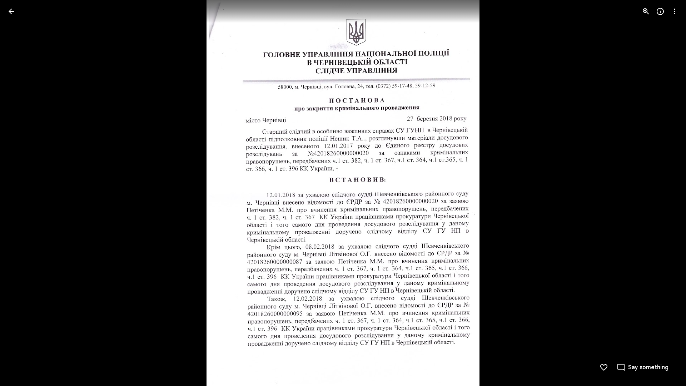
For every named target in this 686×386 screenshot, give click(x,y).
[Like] (604, 367)
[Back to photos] (11, 11)
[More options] (674, 11)
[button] (20, 193)
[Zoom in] (646, 11)
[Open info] (660, 11)
